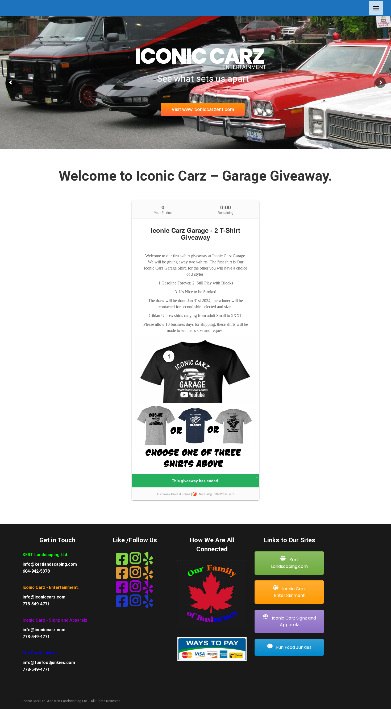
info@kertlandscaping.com (50, 564)
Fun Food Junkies (293, 647)
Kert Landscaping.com (289, 563)
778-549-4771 (36, 603)
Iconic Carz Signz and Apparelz (293, 621)
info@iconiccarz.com (44, 597)
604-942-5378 (36, 571)
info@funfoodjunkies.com (49, 662)
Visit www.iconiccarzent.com (203, 109)
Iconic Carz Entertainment (290, 592)
